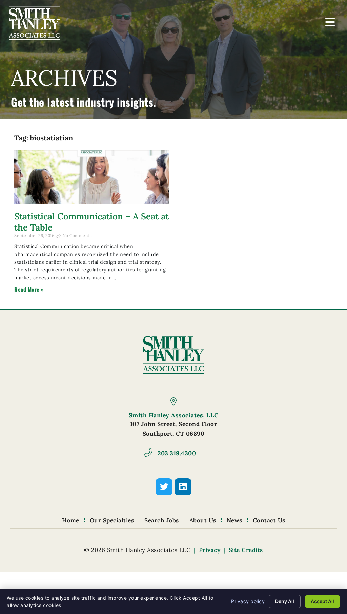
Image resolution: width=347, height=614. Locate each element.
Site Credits (246, 550)
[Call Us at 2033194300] (148, 452)
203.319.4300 (177, 453)
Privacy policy (248, 601)
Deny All (284, 601)
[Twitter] (164, 486)
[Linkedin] (183, 486)
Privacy (210, 550)
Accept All (322, 601)
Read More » (29, 289)
